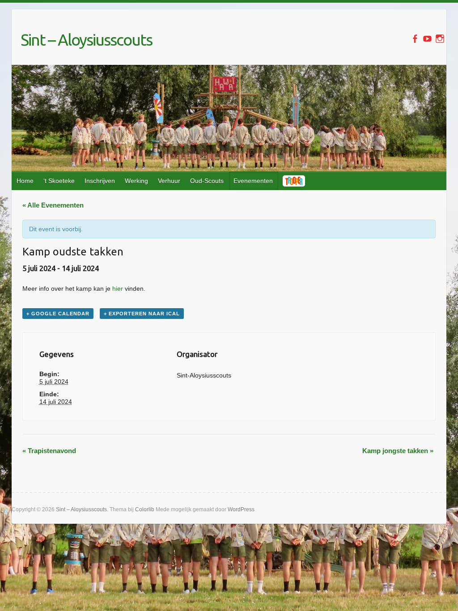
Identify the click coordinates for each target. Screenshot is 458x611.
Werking (136, 180)
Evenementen (253, 180)
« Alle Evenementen (53, 205)
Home (25, 180)
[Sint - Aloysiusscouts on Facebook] (415, 38)
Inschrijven (100, 180)
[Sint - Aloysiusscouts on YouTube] (427, 38)
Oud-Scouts (207, 180)
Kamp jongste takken (397, 450)
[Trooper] (294, 181)
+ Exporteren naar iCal (142, 313)
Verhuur (169, 180)
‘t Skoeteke (59, 180)
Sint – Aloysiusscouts (86, 39)
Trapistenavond (49, 450)
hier (117, 288)
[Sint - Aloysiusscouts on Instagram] (440, 38)
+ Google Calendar (57, 313)
